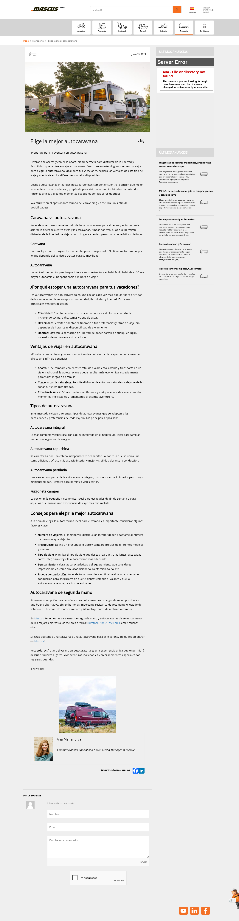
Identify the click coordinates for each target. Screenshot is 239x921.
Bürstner (92, 623)
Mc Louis (114, 623)
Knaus (104, 623)
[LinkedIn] (142, 771)
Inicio (26, 40)
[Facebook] (136, 771)
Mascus (39, 618)
